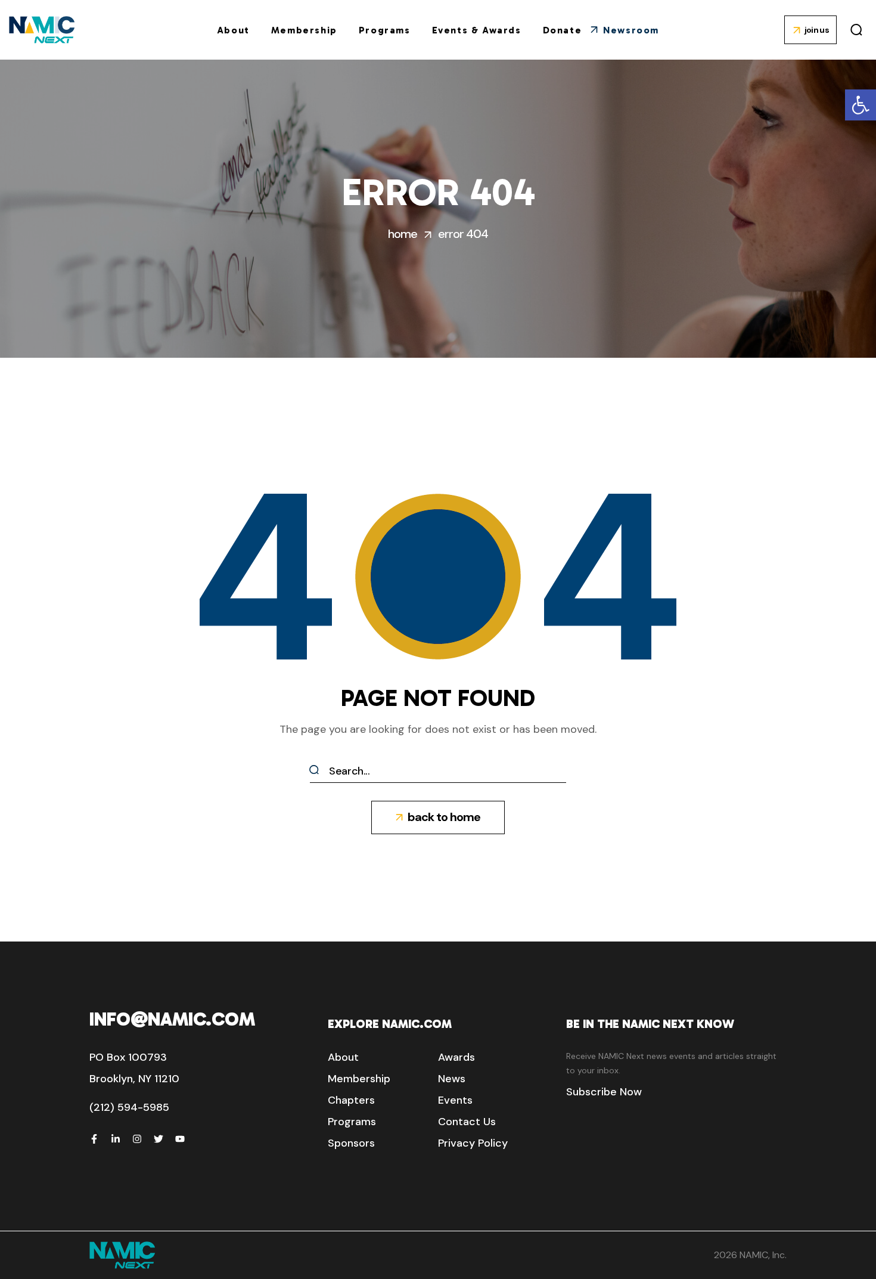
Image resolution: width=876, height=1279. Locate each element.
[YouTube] (180, 1139)
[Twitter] (158, 1139)
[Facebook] (94, 1139)
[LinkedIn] (115, 1139)
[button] (860, 104)
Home (402, 233)
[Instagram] (137, 1139)
